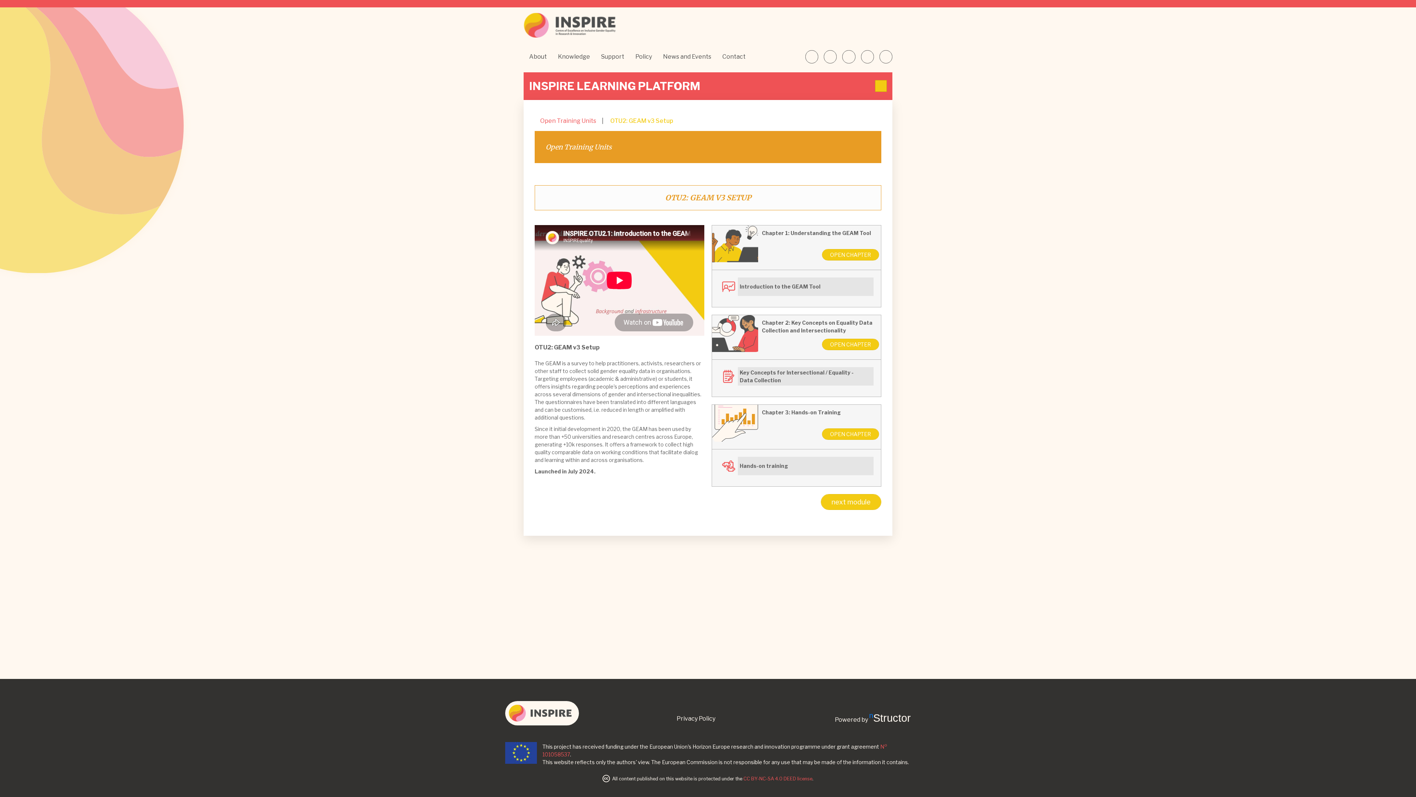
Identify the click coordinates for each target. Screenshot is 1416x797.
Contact (734, 56)
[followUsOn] (811, 56)
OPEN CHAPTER (850, 255)
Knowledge (574, 56)
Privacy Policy (696, 718)
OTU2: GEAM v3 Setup (641, 120)
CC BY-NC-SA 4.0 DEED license (777, 779)
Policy (643, 56)
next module (851, 502)
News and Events (687, 56)
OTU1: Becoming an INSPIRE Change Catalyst (620, 178)
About (538, 56)
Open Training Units (568, 120)
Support (612, 56)
